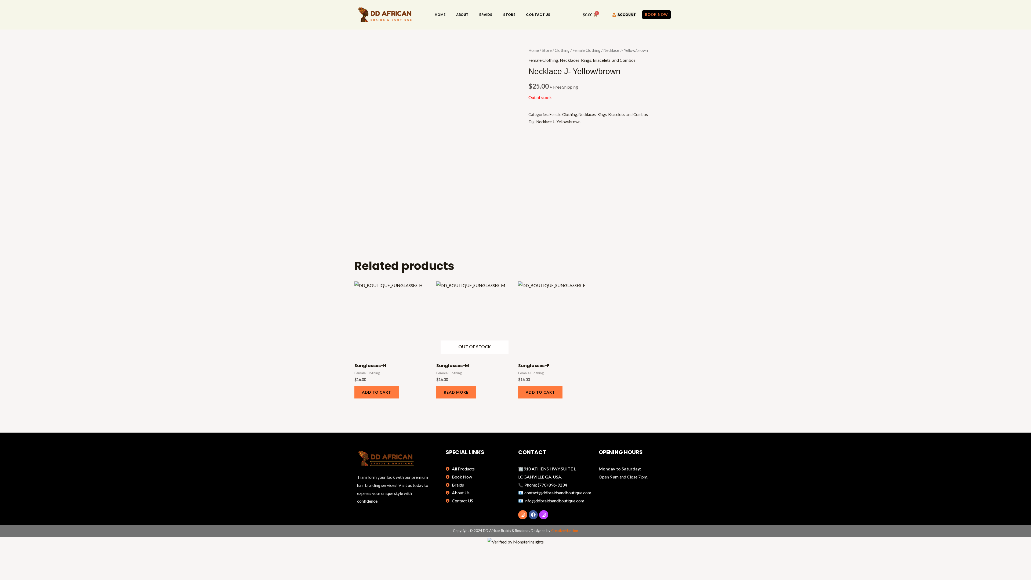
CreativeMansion (564, 530)
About (462, 14)
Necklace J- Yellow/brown (558, 121)
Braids (485, 14)
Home (440, 14)
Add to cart (376, 392)
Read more (456, 392)
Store (509, 14)
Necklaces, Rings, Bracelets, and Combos (598, 60)
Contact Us (538, 14)
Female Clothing (586, 50)
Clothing (562, 50)
